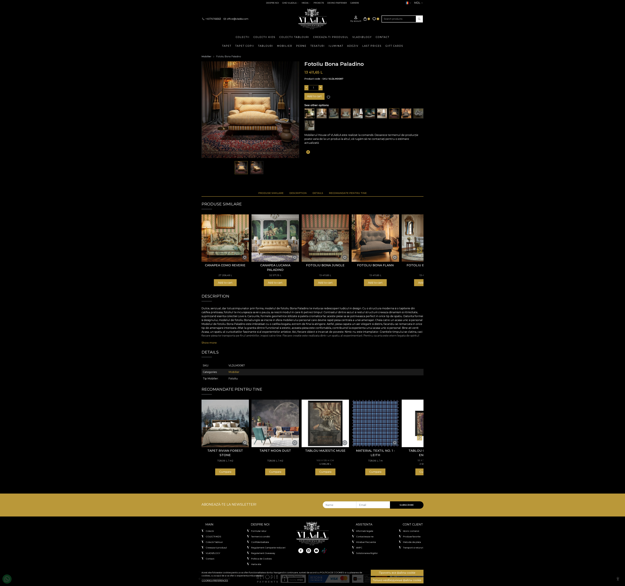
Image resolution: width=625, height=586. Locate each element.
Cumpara (225, 471)
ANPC (359, 547)
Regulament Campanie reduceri (268, 547)
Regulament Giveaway (263, 553)
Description (298, 193)
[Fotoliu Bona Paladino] (394, 113)
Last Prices (372, 45)
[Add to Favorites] (328, 97)
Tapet (226, 45)
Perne (301, 45)
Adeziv (352, 45)
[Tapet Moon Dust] (275, 423)
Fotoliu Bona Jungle (325, 265)
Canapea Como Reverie (225, 265)
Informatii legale (364, 531)
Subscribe (407, 504)
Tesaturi (317, 45)
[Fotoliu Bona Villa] (321, 113)
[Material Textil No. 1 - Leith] (375, 423)
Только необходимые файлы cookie (397, 580)
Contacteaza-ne (365, 536)
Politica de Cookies (261, 558)
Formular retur (258, 531)
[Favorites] (376, 18)
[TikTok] (324, 550)
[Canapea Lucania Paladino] (275, 238)
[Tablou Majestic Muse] (325, 423)
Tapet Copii (244, 45)
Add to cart (314, 96)
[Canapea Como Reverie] (225, 238)
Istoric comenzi (411, 531)
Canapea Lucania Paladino (275, 267)
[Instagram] (308, 550)
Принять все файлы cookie (397, 572)
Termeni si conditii (260, 536)
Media (305, 3)
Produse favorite (412, 536)
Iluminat (336, 45)
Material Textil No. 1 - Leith (375, 453)
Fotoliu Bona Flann (375, 265)
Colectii (243, 37)
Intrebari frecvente (366, 542)
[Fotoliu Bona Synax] (309, 125)
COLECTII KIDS (264, 37)
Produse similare (271, 193)
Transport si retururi (413, 547)
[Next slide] (419, 250)
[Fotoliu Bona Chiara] (358, 113)
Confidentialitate (260, 542)
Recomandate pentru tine (348, 193)
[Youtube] (316, 550)
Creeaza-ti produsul (330, 37)
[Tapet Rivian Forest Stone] (225, 423)
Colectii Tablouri (294, 37)
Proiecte (319, 3)
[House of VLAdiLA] (312, 19)
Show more (209, 342)
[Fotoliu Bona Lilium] (309, 113)
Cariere (354, 3)
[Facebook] (300, 550)
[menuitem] (241, 167)
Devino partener (337, 3)
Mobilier (284, 45)
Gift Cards (394, 45)
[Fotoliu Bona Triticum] (382, 113)
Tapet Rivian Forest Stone (225, 453)
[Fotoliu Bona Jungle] (346, 113)
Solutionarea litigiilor (367, 553)
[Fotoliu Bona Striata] (334, 113)
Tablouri (265, 45)
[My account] (355, 18)
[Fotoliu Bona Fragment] (418, 113)
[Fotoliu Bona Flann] (406, 113)
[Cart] (367, 18)
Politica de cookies (332, 572)
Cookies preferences (215, 580)
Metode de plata (412, 542)
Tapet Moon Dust (275, 451)
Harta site (256, 564)
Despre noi (272, 3)
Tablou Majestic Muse (325, 451)
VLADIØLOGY (362, 37)
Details (317, 193)
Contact (382, 37)
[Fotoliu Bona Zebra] (370, 113)
